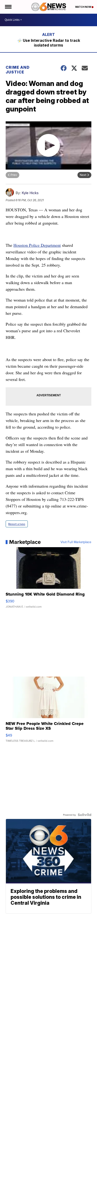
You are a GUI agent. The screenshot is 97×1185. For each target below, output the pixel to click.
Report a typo (16, 524)
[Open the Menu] (8, 7)
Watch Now (83, 6)
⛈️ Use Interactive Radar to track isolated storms (48, 42)
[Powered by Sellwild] (84, 814)
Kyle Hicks (30, 193)
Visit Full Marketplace (76, 542)
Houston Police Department (37, 245)
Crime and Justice (18, 69)
